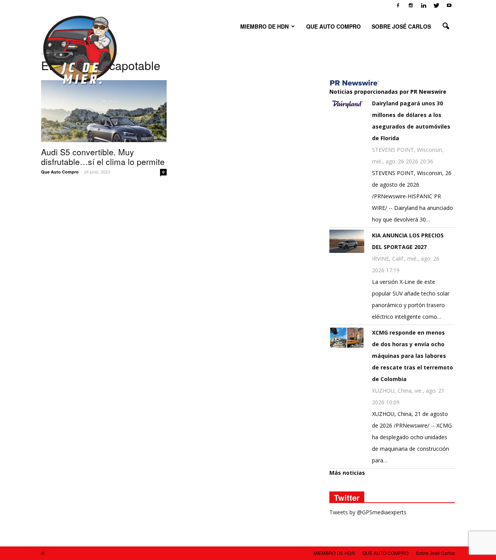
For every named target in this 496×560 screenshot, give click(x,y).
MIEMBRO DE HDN (264, 26)
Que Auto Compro (60, 172)
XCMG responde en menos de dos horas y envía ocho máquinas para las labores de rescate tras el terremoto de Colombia (412, 356)
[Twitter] (436, 5)
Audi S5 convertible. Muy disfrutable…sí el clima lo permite (103, 156)
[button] (445, 26)
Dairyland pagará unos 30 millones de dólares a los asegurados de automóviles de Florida (411, 121)
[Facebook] (398, 5)
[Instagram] (411, 5)
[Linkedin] (423, 5)
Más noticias (347, 472)
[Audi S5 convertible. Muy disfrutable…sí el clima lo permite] (104, 111)
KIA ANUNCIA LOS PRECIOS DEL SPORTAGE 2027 (408, 241)
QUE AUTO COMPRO (333, 26)
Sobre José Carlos (401, 26)
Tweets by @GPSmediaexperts (367, 512)
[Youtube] (449, 5)
